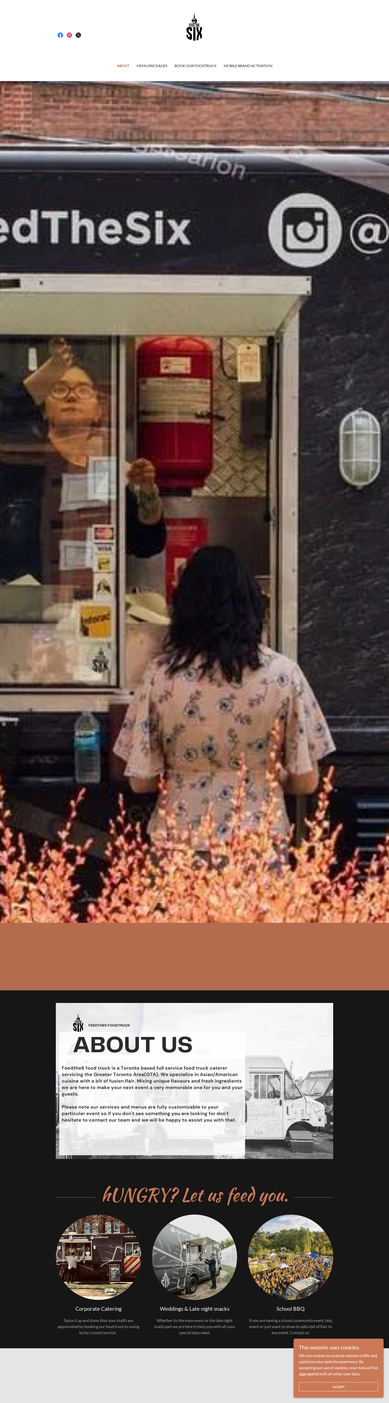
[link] (60, 35)
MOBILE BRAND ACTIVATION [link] (248, 65)
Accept (339, 1387)
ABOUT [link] (123, 65)
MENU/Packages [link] (152, 65)
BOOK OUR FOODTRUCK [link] (195, 65)
